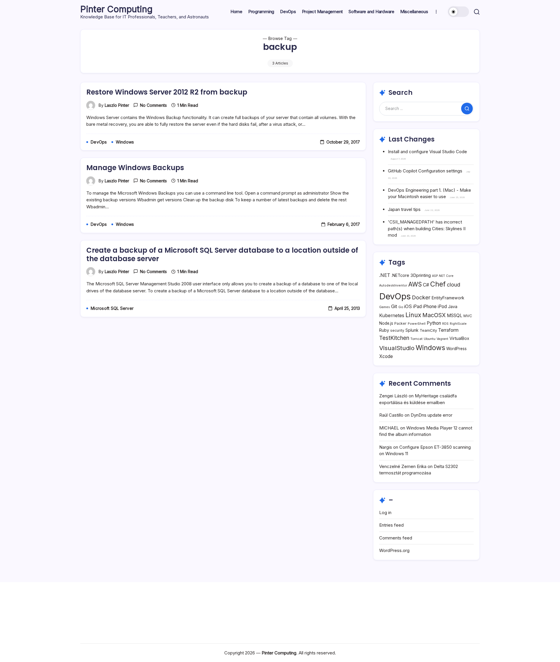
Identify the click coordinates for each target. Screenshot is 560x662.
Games (384, 307)
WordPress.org (394, 550)
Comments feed (395, 538)
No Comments (153, 105)
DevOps (395, 296)
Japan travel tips (404, 209)
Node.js (386, 323)
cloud (453, 285)
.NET (384, 275)
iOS (408, 306)
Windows (430, 347)
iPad (417, 306)
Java (452, 306)
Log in (385, 512)
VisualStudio (396, 348)
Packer (400, 323)
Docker (421, 297)
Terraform (448, 330)
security (397, 330)
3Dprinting (420, 275)
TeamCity (428, 330)
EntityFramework (448, 297)
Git (394, 306)
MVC (467, 315)
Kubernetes (391, 315)
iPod (442, 306)
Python (434, 323)
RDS (445, 324)
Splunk (412, 330)
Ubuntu (429, 339)
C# (426, 285)
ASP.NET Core (443, 276)
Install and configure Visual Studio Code (427, 151)
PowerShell (417, 324)
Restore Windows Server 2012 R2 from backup (166, 92)
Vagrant (442, 339)
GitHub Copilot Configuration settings (425, 171)
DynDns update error (431, 415)
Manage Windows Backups (135, 167)
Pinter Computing (116, 9)
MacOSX (434, 315)
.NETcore (400, 275)
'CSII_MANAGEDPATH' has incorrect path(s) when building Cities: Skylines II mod (427, 228)
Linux (413, 315)
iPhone (430, 306)
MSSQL (454, 315)
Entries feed (391, 525)
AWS (415, 284)
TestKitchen (394, 338)
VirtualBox (459, 338)
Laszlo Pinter (117, 105)
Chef (438, 284)
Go (400, 307)
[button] (458, 11)
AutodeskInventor (393, 285)
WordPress (456, 348)
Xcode (386, 356)
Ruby (384, 330)
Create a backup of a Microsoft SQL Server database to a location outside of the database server (222, 254)
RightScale (458, 324)
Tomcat (416, 339)
